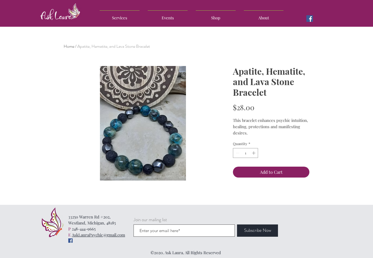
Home (69, 46)
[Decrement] (237, 153)
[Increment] (254, 153)
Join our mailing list (150, 219)
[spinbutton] (245, 153)
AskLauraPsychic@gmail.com (98, 235)
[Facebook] (309, 18)
